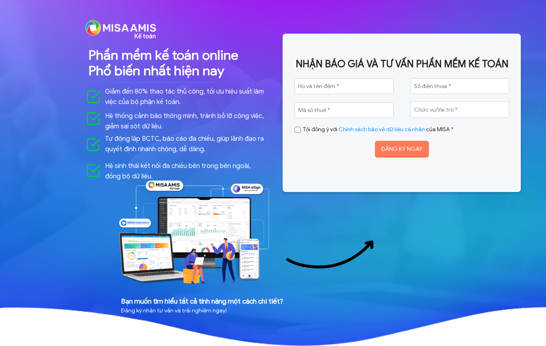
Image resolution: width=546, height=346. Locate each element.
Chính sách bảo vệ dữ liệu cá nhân (382, 129)
